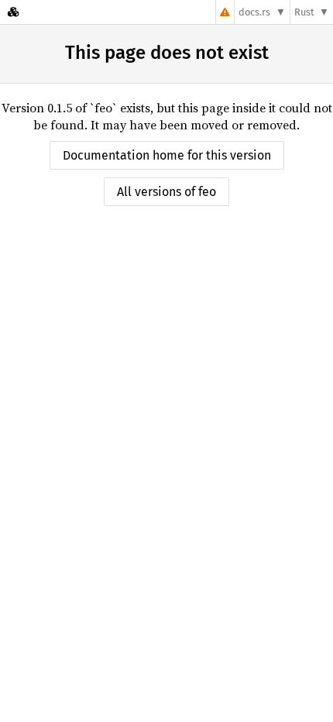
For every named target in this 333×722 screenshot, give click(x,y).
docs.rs (254, 12)
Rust (304, 12)
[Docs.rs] (13, 12)
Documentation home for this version (167, 155)
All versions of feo (166, 191)
